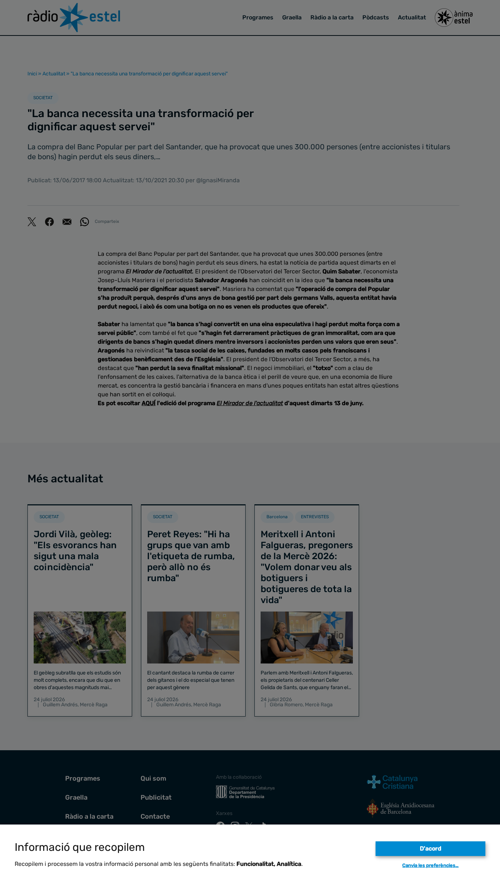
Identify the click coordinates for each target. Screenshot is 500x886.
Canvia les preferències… (430, 865)
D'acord (430, 848)
